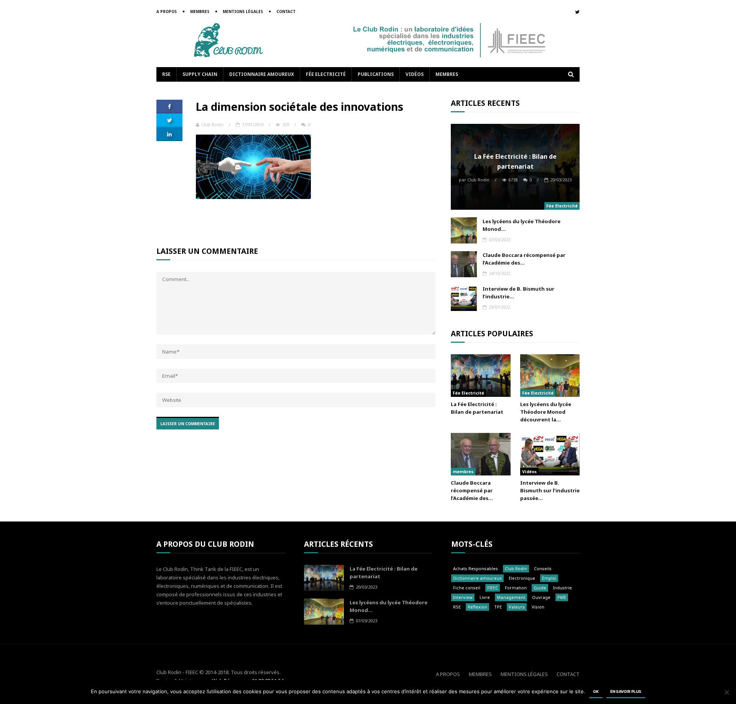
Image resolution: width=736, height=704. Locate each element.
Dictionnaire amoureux (261, 74)
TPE (498, 607)
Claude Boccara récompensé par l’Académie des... (524, 259)
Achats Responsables (475, 568)
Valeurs (517, 607)
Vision (538, 607)
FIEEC (492, 588)
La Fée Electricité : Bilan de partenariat (515, 161)
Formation (516, 588)
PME (561, 597)
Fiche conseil (466, 588)
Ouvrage (541, 597)
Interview (463, 597)
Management (511, 597)
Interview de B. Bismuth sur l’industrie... (518, 292)
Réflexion (477, 607)
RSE (166, 74)
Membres (199, 11)
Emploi (549, 578)
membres (463, 471)
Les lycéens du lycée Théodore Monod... (521, 225)
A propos (166, 11)
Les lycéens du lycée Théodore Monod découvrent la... (545, 412)
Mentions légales (243, 11)
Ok (596, 691)
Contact (286, 11)
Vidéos (415, 74)
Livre (485, 597)
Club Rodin (212, 124)
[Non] (726, 692)
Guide (540, 588)
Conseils (543, 568)
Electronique (522, 578)
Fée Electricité (326, 74)
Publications (376, 74)
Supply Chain (199, 74)
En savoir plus (625, 691)
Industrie (562, 588)
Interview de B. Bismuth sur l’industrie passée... (550, 490)
